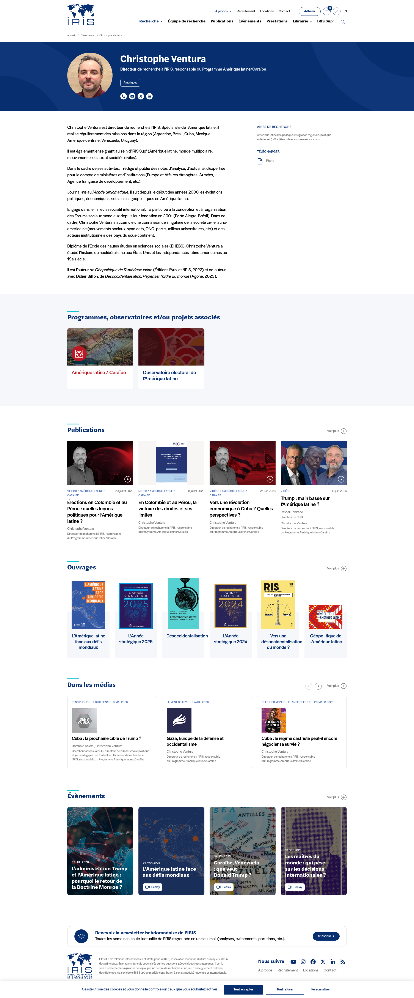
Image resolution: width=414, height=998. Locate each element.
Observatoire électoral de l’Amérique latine (169, 376)
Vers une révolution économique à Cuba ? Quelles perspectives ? (241, 509)
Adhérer (309, 11)
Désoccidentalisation (187, 636)
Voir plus (333, 431)
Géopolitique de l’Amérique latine (325, 639)
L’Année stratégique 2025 (136, 639)
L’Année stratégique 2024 (230, 639)
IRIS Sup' (325, 22)
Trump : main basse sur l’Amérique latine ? (305, 502)
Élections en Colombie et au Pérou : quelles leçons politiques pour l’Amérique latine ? (97, 512)
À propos (265, 971)
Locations (267, 11)
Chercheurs (87, 35)
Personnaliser (320, 989)
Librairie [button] (300, 22)
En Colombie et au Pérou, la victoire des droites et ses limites (167, 509)
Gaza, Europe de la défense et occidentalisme (195, 741)
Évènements (249, 22)
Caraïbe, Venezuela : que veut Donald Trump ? (236, 869)
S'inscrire (324, 936)
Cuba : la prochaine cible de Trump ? (106, 738)
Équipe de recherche (186, 22)
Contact (284, 11)
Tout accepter (243, 989)
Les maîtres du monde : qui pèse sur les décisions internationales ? (305, 866)
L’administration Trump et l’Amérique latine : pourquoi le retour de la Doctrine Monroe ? (99, 878)
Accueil (71, 35)
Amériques (130, 82)
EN (345, 11)
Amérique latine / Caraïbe (99, 372)
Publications (222, 22)
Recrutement (246, 11)
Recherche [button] (149, 22)
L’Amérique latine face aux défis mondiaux (88, 642)
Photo (270, 161)
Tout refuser (285, 989)
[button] (318, 686)
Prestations (277, 22)
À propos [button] (221, 11)
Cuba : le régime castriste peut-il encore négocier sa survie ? (299, 741)
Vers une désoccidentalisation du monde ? (281, 642)
